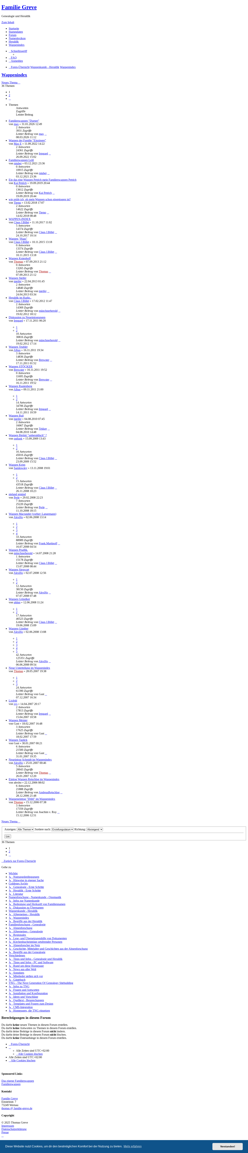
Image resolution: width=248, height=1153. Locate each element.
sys (15, 703)
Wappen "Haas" (18, 238)
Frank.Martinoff (48, 543)
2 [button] (9, 95)
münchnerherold (48, 310)
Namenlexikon (17, 38)
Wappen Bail (16, 415)
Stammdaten (16, 31)
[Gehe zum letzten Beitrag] (45, 133)
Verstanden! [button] (227, 1146)
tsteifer (17, 281)
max (16, 124)
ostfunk (18, 438)
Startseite (14, 28)
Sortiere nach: (43, 829)
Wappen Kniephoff (20, 258)
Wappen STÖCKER (20, 366)
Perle (17, 497)
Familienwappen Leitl (21, 160)
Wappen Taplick (18, 739)
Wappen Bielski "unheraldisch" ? (28, 435)
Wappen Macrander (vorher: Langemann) (32, 513)
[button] (10, 98)
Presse (5, 1132)
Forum (12, 35)
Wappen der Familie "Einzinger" (27, 140)
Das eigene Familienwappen (17, 1080)
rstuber (18, 163)
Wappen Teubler (18, 346)
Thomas (18, 261)
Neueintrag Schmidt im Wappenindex (30, 759)
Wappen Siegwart (19, 569)
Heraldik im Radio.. (20, 297)
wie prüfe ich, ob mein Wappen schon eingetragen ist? (40, 199)
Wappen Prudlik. (18, 549)
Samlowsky (20, 468)
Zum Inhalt (7, 22)
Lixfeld (13, 700)
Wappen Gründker (19, 599)
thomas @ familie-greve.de (16, 1108)
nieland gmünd (17, 494)
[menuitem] (13, 57)
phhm (17, 602)
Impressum (7, 1125)
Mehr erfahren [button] (133, 1146)
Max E (18, 143)
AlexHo (18, 517)
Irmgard (43, 153)
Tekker (43, 428)
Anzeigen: (10, 829)
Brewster (44, 359)
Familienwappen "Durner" (24, 120)
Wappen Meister (18, 720)
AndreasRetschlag (49, 792)
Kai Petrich (20, 183)
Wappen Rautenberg (20, 386)
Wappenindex (17, 44)
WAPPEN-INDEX (20, 219)
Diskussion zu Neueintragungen (27, 317)
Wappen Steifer (17, 278)
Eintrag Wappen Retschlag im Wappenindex (34, 779)
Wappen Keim (17, 464)
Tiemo (17, 202)
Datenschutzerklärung (14, 1129)
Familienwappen (11, 1084)
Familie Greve (19, 7)
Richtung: (80, 829)
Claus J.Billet (21, 222)
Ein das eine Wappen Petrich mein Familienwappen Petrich (42, 179)
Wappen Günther (18, 628)
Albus (17, 350)
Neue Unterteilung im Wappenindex (29, 667)
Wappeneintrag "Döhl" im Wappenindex (32, 798)
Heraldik (14, 41)
